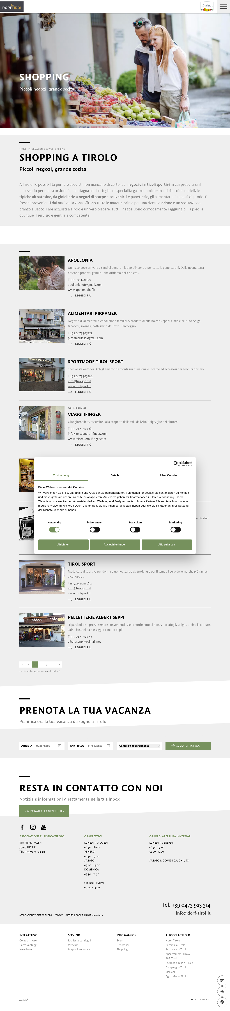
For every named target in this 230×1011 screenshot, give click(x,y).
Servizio (74, 935)
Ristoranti (123, 945)
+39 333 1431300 (80, 279)
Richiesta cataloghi (79, 940)
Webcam (73, 945)
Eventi (120, 940)
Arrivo (26, 745)
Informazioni (127, 935)
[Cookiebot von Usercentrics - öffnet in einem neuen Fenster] (176, 463)
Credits (69, 915)
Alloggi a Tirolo (177, 935)
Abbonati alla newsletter (45, 811)
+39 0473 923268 (81, 376)
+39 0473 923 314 (35, 851)
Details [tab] (115, 475)
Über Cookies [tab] (169, 475)
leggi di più (83, 295)
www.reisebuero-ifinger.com (87, 439)
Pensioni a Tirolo (175, 945)
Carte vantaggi (28, 945)
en (203, 999)
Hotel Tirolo (172, 940)
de (192, 999)
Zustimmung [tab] (61, 475)
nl (209, 999)
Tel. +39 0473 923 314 (186, 905)
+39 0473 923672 (81, 583)
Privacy (59, 915)
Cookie (79, 915)
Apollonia (80, 260)
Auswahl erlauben (115, 544)
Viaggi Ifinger (84, 414)
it (198, 999)
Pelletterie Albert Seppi (96, 617)
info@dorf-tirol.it (193, 913)
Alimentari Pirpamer (92, 313)
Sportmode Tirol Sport (95, 361)
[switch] (95, 530)
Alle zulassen (166, 544)
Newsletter (26, 949)
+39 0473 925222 (81, 333)
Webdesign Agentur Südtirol (23, 999)
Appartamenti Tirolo (177, 954)
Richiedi (170, 972)
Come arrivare (28, 940)
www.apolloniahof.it (81, 289)
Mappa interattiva (79, 949)
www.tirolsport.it (79, 386)
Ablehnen (63, 544)
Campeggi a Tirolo (176, 967)
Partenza (77, 745)
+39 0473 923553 (81, 636)
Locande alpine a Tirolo (179, 963)
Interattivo (28, 935)
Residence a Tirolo (176, 949)
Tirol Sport (81, 564)
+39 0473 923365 (81, 428)
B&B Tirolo (171, 958)
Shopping (122, 949)
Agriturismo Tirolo (176, 976)
